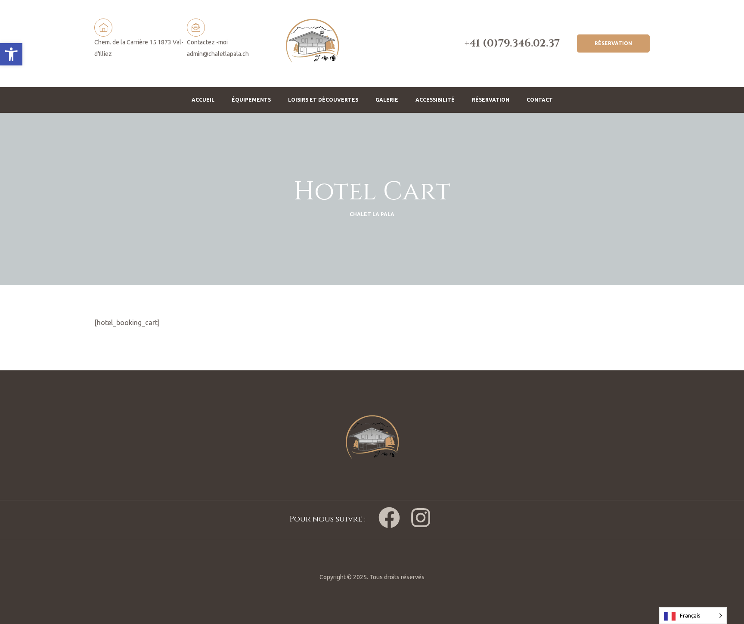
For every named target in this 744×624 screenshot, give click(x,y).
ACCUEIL (203, 99)
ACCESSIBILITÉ (435, 99)
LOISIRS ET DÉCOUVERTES (323, 99)
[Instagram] (420, 517)
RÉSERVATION (490, 99)
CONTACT (540, 99)
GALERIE (386, 99)
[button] (11, 54)
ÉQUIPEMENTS (251, 99)
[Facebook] (389, 517)
